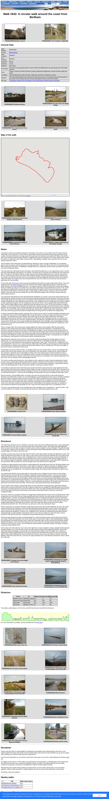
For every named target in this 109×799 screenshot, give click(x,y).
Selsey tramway (17, 284)
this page (40, 622)
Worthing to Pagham (10, 783)
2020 (65, 1)
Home (4, 1)
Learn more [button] (57, 796)
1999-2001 (12, 1)
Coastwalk (6, 3)
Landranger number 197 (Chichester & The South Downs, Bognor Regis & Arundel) (35, 80)
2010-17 (45, 1)
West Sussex (13, 52)
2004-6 (29, 1)
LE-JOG (15, 3)
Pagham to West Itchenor (11, 785)
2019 (59, 1)
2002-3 (22, 1)
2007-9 (37, 1)
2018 (52, 1)
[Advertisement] (75, 37)
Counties (23, 3)
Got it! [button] (99, 795)
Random (32, 3)
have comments (53, 194)
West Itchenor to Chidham (12, 787)
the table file (28, 195)
